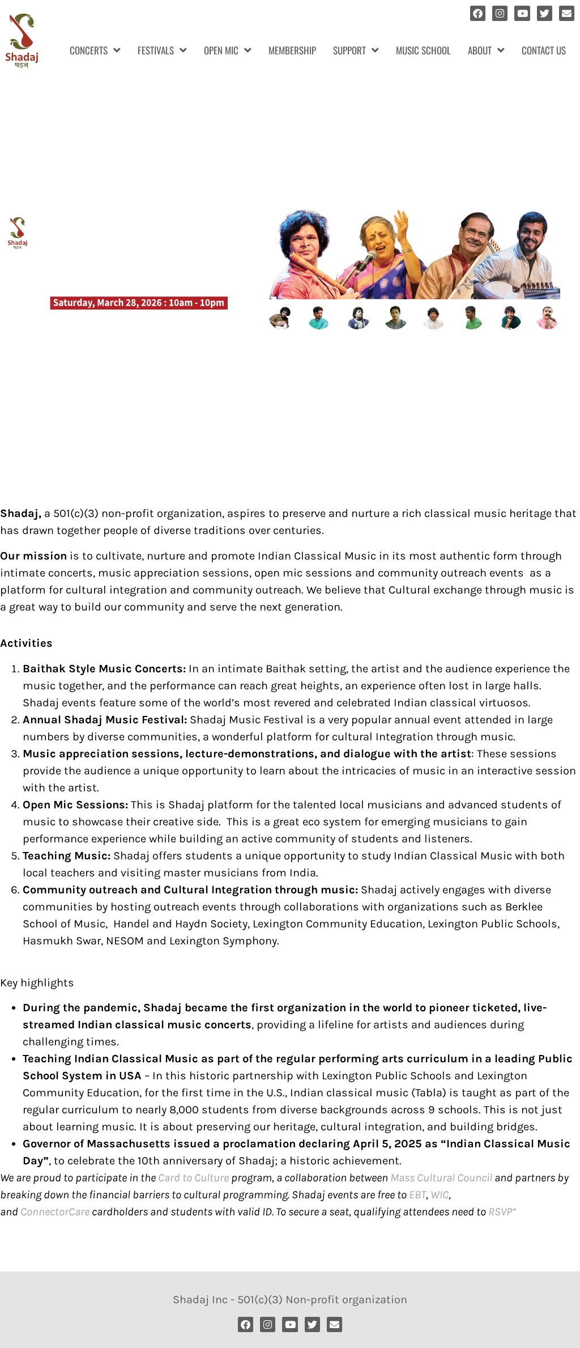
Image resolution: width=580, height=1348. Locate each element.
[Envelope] (566, 13)
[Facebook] (477, 13)
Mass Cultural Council (441, 1177)
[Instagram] (500, 13)
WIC (439, 1194)
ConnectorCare (54, 1211)
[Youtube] (522, 13)
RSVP (500, 1211)
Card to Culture (193, 1177)
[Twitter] (544, 13)
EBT (417, 1194)
